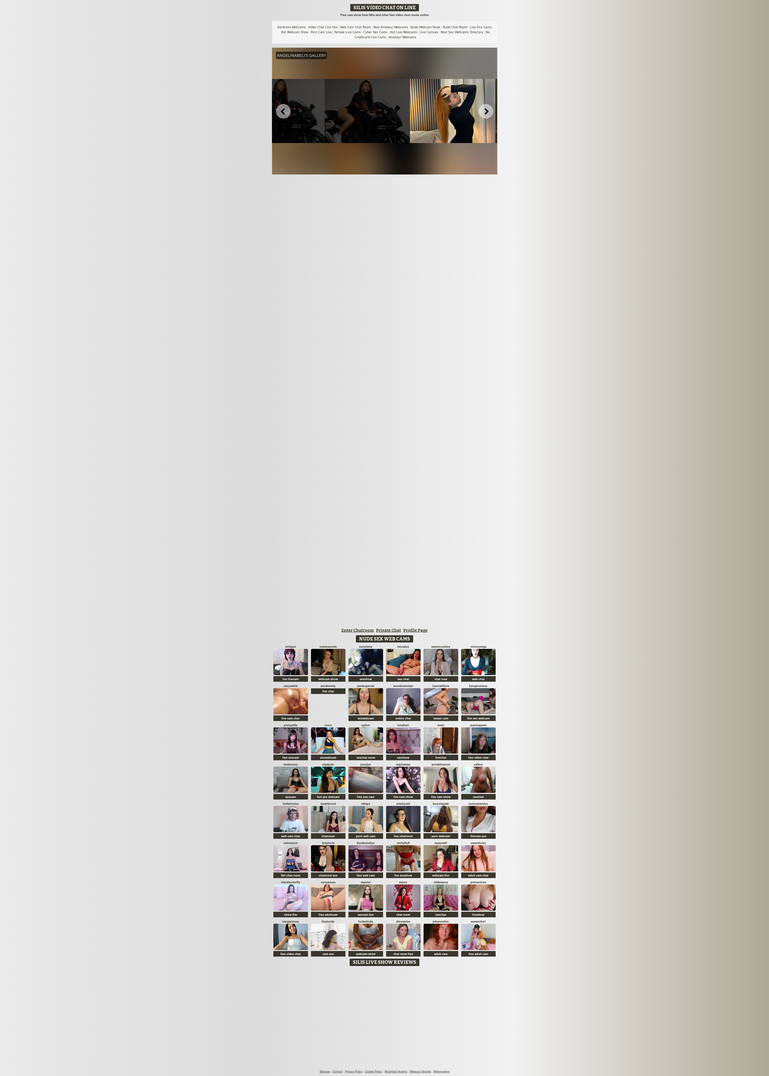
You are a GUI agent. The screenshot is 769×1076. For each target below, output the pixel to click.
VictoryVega (478, 646)
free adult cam (478, 954)
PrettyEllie (290, 725)
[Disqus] (384, 1018)
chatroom (328, 836)
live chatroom (403, 836)
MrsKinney (291, 764)
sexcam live (366, 915)
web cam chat (290, 836)
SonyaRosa (328, 882)
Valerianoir (290, 843)
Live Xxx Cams (481, 27)
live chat (328, 691)
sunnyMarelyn (478, 804)
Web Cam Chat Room (355, 27)
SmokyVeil (403, 804)
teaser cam (440, 718)
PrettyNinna (478, 882)
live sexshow (403, 875)
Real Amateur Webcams (390, 27)
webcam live (440, 875)
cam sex (328, 954)
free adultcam (328, 915)
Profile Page (415, 630)
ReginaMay (403, 764)
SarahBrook (328, 804)
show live (290, 915)
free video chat (478, 757)
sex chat (403, 679)
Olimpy (365, 804)
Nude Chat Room (455, 27)
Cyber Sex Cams (375, 32)
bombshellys (365, 843)
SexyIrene (365, 646)
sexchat (478, 797)
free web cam (366, 875)
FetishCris (328, 843)
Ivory (328, 725)
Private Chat (388, 630)
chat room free (403, 954)
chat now (441, 679)
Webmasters (442, 1071)
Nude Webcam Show (425, 27)
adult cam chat (478, 875)
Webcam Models (420, 1071)
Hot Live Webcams (403, 32)
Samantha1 (478, 921)
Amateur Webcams (402, 37)
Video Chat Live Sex (323, 27)
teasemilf (441, 843)
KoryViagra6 (441, 804)
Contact (337, 1071)
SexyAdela (291, 686)
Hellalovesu (291, 804)
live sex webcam (478, 718)
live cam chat (291, 718)
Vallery (478, 764)
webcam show (328, 679)
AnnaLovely (328, 686)
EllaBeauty (441, 882)
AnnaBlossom (441, 764)
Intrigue (290, 646)
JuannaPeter (478, 725)
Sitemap (325, 1071)
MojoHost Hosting (396, 1071)
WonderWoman (403, 686)
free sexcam (290, 757)
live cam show (403, 797)
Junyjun (365, 764)
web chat (478, 679)
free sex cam (365, 797)
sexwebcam (366, 718)
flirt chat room (290, 875)
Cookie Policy (373, 1071)
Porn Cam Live (321, 32)
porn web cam (365, 836)
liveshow (478, 915)
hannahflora (441, 686)
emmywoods (328, 646)
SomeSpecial (365, 686)
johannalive (441, 921)
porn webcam (441, 836)
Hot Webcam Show (294, 32)
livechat (440, 757)
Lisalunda (328, 921)
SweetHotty (478, 843)
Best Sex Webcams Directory (462, 32)
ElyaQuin (328, 764)
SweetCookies (440, 646)
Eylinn (365, 725)
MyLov (403, 882)
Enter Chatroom (357, 630)
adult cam (441, 954)
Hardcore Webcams (291, 27)
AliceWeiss (403, 921)
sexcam (290, 797)
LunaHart (403, 725)
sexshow (366, 679)
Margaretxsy (290, 921)
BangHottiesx (478, 686)
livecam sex (478, 836)
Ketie (441, 725)
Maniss (366, 882)
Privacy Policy (353, 1071)
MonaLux (403, 646)
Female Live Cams (347, 32)
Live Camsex (429, 32)
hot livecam (291, 679)
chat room (403, 915)
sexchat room (365, 757)
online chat (403, 718)
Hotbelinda (365, 921)
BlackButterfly (290, 882)
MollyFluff (403, 843)
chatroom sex (328, 875)
